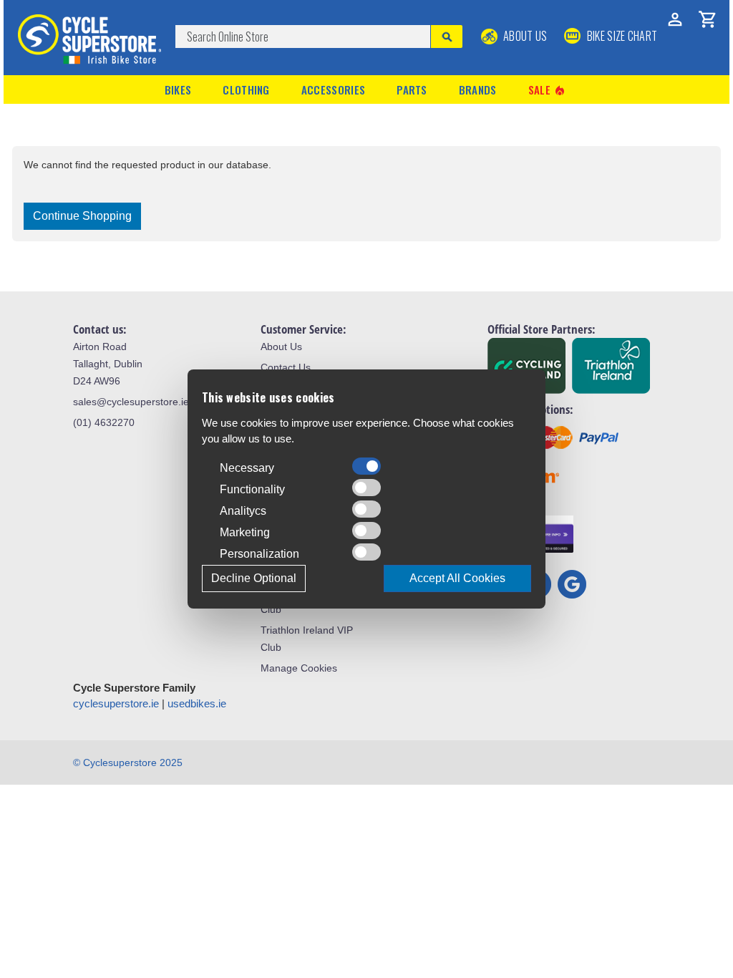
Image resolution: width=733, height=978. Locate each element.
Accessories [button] (333, 89)
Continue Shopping (82, 216)
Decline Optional (253, 578)
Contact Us (286, 367)
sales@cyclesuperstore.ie (131, 401)
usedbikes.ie (197, 703)
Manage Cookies (299, 668)
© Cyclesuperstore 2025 (128, 762)
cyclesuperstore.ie (116, 703)
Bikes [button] (178, 89)
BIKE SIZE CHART (620, 35)
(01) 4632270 (104, 422)
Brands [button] (478, 89)
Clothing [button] (246, 89)
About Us (524, 35)
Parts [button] (412, 89)
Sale (547, 90)
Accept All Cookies (457, 578)
